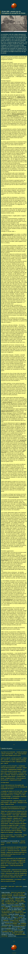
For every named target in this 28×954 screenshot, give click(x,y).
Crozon (3, 842)
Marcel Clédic (18, 832)
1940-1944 (11, 886)
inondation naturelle (7, 931)
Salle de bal (17, 919)
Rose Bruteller (18, 835)
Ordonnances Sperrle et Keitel (9, 827)
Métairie (3, 897)
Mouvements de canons (18, 906)
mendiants (23, 923)
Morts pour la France (7, 875)
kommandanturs (8, 599)
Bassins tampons (19, 931)
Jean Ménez (13, 802)
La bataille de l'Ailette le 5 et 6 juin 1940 (11, 791)
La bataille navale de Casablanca (10, 798)
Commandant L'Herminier (19, 796)
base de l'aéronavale (6, 410)
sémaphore (23, 440)
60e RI (6, 763)
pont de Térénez (7, 401)
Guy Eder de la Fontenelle (8, 752)
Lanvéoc (8, 842)
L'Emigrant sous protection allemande (16, 813)
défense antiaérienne (17, 113)
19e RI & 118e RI (5, 758)
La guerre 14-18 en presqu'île (9, 766)
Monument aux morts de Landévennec (16, 873)
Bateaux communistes (7, 835)
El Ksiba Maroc (5, 782)
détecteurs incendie (6, 895)
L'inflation (12, 836)
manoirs (9, 929)
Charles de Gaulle (6, 870)
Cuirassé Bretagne (6, 796)
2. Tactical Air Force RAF (13, 850)
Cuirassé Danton (12, 773)
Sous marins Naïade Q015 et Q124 (11, 755)
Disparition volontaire (17, 911)
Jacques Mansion (6, 814)
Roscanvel (15, 842)
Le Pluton (17, 794)
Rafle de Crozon (9, 804)
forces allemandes (13, 497)
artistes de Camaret (17, 933)
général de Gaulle (8, 234)
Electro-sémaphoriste (7, 753)
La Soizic (22, 825)
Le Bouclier (7, 774)
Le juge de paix (10, 900)
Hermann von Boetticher (17, 774)
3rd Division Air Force (13, 849)
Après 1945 (19, 886)
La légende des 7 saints (12, 903)
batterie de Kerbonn (12, 115)
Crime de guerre (16, 829)
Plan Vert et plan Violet (19, 820)
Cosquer (11, 898)
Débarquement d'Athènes (15, 769)
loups (9, 917)
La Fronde (4, 769)
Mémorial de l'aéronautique (19, 870)
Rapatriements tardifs (15, 780)
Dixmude (19, 767)
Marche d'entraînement (7, 879)
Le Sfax (23, 794)
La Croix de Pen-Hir (7, 871)
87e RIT (6, 760)
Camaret (22, 841)
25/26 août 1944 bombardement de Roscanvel (13, 807)
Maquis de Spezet (6, 822)
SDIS (9, 926)
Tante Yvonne (15, 822)
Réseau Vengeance (7, 818)
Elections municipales (19, 895)
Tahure (25, 767)
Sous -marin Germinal (20, 753)
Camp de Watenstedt (6, 801)
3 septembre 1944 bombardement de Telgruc (13, 808)
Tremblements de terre (7, 912)
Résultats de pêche (10, 901)
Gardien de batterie (21, 752)
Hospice (9, 897)
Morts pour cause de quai (18, 892)
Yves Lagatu (16, 814)
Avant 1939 (4, 886)
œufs (2, 524)
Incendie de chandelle (11, 923)
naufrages (6, 920)
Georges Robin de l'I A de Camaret (17, 816)
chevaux (16, 915)
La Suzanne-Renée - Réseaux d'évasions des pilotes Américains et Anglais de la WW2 (13, 823)
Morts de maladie (19, 875)
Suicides (20, 917)
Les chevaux (18, 879)
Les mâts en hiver (18, 894)
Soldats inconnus (10, 778)
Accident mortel (14, 920)
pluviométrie (16, 922)
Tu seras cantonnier (6, 894)
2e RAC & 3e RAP (17, 758)
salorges (6, 908)
